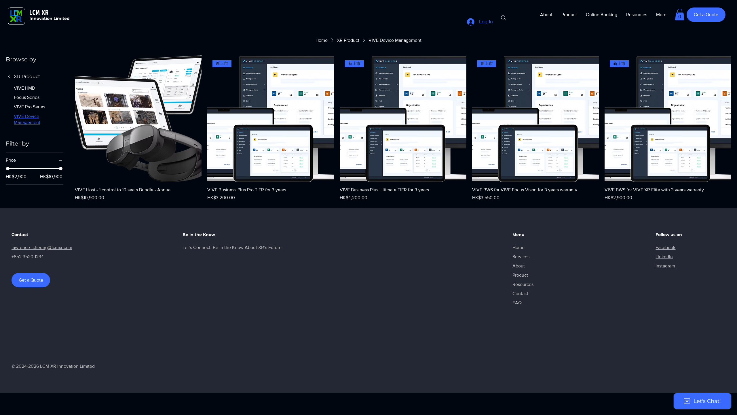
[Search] (503, 18)
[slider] (7, 168)
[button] (680, 14)
